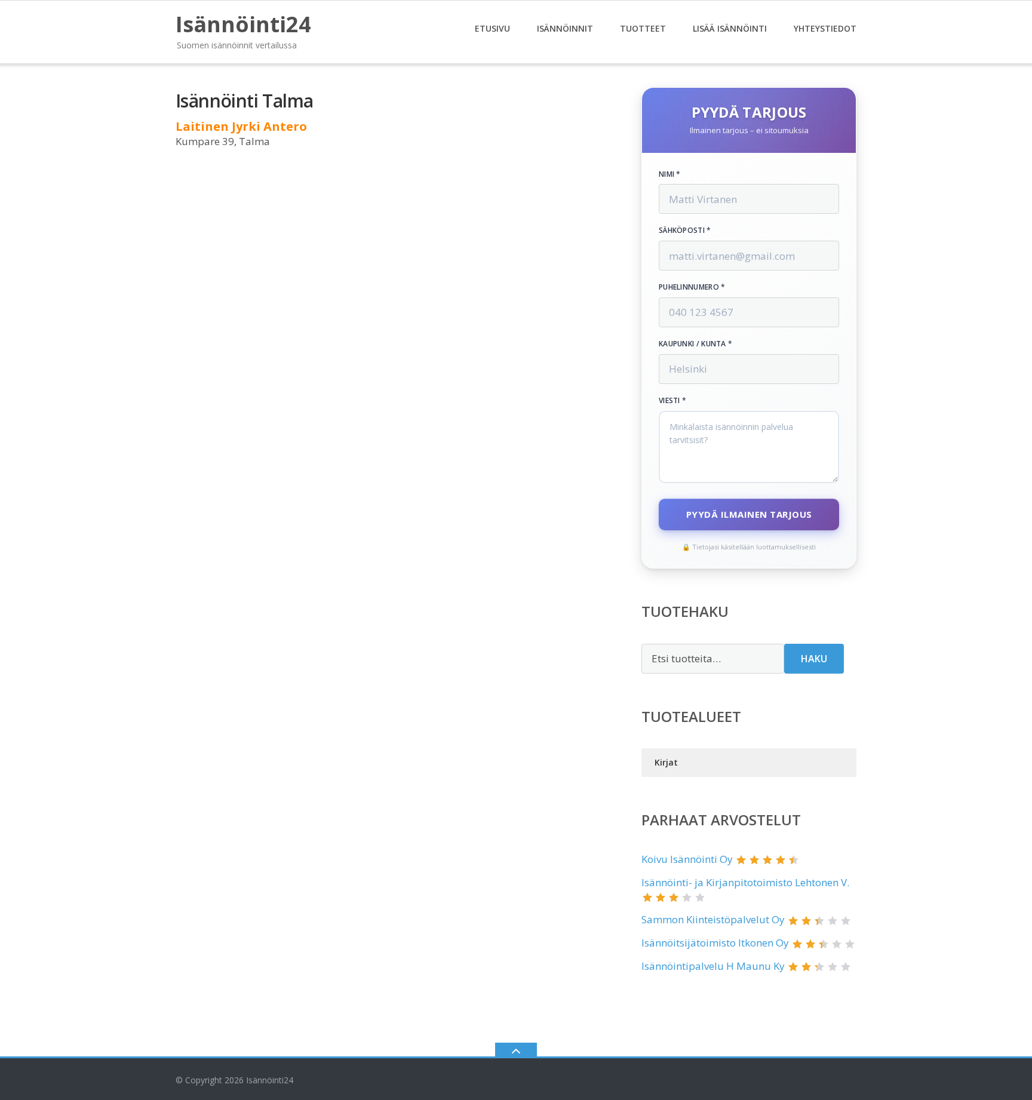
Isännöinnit (565, 28)
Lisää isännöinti (730, 28)
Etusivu (492, 28)
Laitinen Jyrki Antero (241, 126)
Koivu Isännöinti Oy (687, 859)
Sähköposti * (685, 230)
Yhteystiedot (825, 28)
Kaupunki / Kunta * (695, 344)
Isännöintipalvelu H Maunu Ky (713, 966)
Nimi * (670, 174)
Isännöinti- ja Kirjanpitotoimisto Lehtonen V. (745, 882)
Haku (814, 658)
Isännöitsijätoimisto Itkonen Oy (715, 943)
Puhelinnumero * (692, 287)
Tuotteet (643, 28)
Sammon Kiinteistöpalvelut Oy (713, 919)
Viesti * (672, 400)
